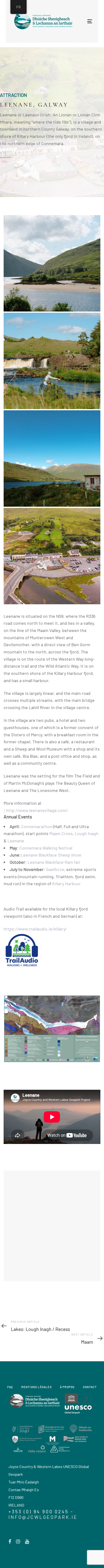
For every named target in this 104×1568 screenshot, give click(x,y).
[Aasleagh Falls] (52, 361)
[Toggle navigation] (71, 21)
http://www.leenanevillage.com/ (37, 810)
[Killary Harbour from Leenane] (52, 263)
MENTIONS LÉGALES (36, 1387)
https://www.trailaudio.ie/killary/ (35, 928)
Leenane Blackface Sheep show (51, 854)
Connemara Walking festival (45, 847)
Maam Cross (61, 833)
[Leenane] (52, 458)
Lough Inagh (86, 833)
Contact (90, 1387)
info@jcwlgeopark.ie (43, 1517)
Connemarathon (36, 826)
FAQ (10, 1387)
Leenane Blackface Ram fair (54, 862)
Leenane (15, 840)
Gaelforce (55, 869)
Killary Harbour (66, 883)
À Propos (67, 1387)
